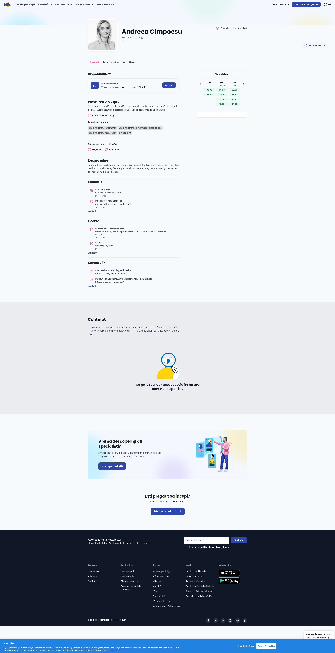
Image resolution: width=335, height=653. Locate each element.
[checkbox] (206, 547)
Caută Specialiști (161, 571)
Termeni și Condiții (195, 581)
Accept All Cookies (266, 646)
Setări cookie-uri (194, 576)
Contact (92, 581)
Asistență (93, 576)
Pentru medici (128, 576)
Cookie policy (114, 650)
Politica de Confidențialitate (200, 586)
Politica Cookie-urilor (196, 571)
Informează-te (161, 576)
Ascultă (157, 586)
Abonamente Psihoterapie (166, 606)
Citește (157, 581)
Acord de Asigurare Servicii (199, 591)
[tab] (94, 62)
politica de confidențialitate (214, 547)
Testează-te (159, 596)
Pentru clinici (127, 571)
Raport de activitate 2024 (199, 596)
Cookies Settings (246, 646)
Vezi (155, 591)
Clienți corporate (129, 581)
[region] (167, 646)
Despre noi (93, 571)
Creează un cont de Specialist (131, 588)
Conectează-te (280, 4)
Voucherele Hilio (161, 601)
